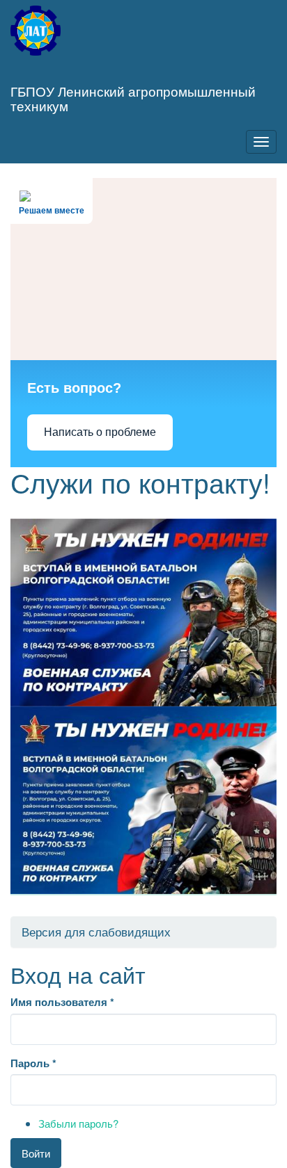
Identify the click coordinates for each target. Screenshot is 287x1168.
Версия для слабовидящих (96, 931)
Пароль (33, 1063)
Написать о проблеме (100, 432)
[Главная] (35, 31)
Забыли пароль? (78, 1123)
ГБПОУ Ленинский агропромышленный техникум (133, 98)
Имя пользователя (62, 1002)
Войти (36, 1153)
